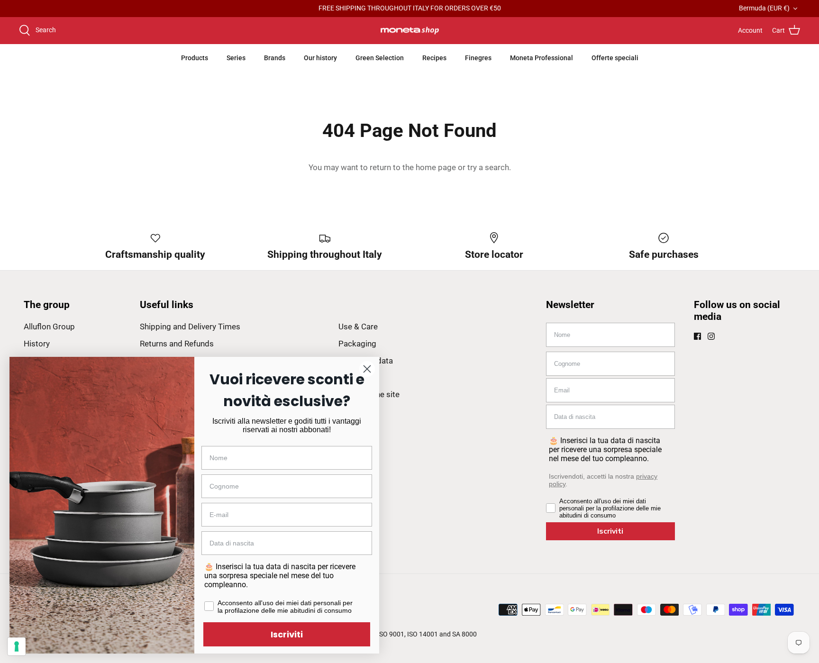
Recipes (434, 58)
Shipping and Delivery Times (190, 326)
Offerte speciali (615, 58)
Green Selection (379, 58)
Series (236, 58)
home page (436, 167)
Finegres (478, 58)
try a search (488, 167)
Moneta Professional (541, 58)
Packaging (357, 343)
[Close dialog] (367, 369)
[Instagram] (711, 336)
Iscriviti (610, 531)
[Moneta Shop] (409, 31)
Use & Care (358, 326)
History (37, 343)
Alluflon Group (49, 326)
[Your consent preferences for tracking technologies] (17, 646)
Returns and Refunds (177, 343)
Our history (320, 58)
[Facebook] (697, 336)
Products (194, 58)
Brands (274, 58)
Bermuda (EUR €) (764, 8)
